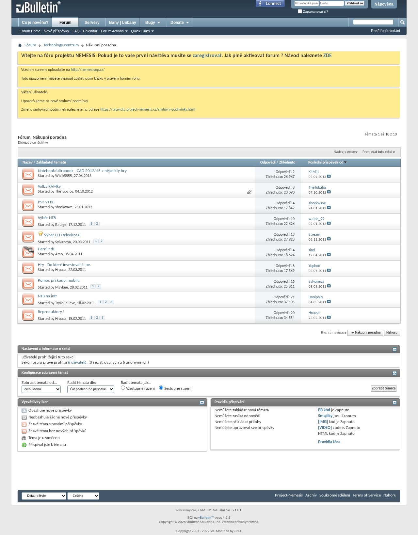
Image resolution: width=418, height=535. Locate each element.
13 (293, 235)
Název (28, 163)
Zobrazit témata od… (39, 383)
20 (293, 313)
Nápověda (384, 4)
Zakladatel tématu (51, 163)
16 (293, 282)
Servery (92, 22)
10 (293, 219)
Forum (65, 22)
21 (293, 297)
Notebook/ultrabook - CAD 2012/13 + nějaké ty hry (82, 171)
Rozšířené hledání (385, 31)
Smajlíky (325, 416)
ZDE (327, 55)
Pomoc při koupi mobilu (59, 280)
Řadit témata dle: (81, 383)
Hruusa (60, 270)
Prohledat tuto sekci (377, 152)
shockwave (63, 207)
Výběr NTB (47, 218)
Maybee (61, 288)
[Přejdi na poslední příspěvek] (329, 177)
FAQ (76, 31)
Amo (59, 254)
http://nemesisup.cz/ (88, 70)
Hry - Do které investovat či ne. (64, 265)
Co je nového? (35, 22)
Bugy (150, 22)
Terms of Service (367, 495)
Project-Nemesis (289, 495)
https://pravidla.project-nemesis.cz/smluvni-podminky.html (147, 110)
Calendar (90, 31)
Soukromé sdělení (334, 495)
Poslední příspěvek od (325, 163)
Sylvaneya (63, 242)
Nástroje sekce (344, 152)
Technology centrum (61, 45)
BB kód (324, 410)
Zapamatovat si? (315, 11)
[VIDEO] (325, 428)
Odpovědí (268, 163)
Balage (60, 225)
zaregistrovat (207, 55)
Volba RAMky (49, 186)
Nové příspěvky (56, 31)
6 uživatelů (77, 362)
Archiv (311, 495)
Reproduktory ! (51, 312)
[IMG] (323, 422)
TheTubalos (64, 192)
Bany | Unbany (122, 22)
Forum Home (30, 31)
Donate (177, 22)
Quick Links (140, 31)
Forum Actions (112, 31)
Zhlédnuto (287, 163)
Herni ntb (46, 249)
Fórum (30, 45)
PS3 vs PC (46, 202)
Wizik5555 (63, 176)
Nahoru (391, 333)
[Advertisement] (137, 470)
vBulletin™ (206, 518)
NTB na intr (47, 296)
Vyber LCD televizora (61, 235)
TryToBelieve (65, 303)
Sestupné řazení (177, 388)
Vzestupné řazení (140, 388)
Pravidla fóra (329, 442)
